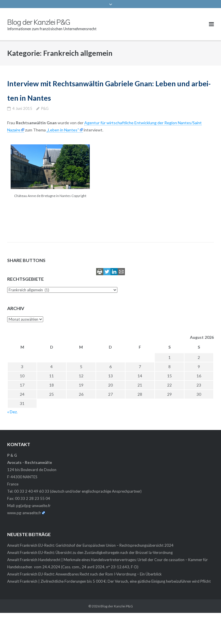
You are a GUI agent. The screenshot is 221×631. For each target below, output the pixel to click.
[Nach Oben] (207, 617)
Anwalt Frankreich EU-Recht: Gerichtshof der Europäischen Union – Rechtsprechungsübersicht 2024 (90, 545)
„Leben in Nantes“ (63, 129)
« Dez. (12, 411)
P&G (45, 108)
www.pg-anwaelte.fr (24, 512)
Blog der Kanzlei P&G (116, 606)
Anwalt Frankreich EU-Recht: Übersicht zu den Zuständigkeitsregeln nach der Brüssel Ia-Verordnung (90, 552)
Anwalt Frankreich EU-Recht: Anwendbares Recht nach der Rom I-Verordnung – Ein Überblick (84, 574)
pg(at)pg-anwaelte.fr (33, 505)
